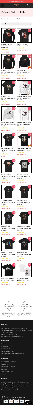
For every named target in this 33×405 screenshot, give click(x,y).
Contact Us (4, 369)
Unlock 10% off (3, 397)
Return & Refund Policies (8, 366)
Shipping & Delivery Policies (8, 361)
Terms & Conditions (6, 346)
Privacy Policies (5, 348)
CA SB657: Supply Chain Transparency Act (12, 353)
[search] (28, 5)
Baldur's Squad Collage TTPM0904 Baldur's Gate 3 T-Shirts (24, 228)
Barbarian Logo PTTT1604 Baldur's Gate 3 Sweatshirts (8, 72)
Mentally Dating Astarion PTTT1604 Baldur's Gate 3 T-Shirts (24, 124)
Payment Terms (5, 364)
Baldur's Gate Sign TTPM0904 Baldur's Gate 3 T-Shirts (8, 176)
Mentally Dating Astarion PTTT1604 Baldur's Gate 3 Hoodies (8, 124)
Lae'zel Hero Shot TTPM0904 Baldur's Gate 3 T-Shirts (24, 202)
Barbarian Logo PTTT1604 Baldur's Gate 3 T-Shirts (8, 98)
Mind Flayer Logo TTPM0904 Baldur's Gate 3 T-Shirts (24, 254)
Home (3, 19)
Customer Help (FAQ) (7, 371)
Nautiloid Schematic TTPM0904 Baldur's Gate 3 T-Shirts (24, 176)
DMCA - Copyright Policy (7, 351)
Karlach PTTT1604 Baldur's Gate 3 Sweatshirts (6, 46)
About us (3, 344)
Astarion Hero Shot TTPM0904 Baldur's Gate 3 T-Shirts (8, 202)
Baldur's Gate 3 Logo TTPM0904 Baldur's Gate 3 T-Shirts (8, 150)
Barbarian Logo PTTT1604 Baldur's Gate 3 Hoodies (24, 72)
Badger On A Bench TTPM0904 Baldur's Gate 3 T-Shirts (8, 254)
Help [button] (30, 402)
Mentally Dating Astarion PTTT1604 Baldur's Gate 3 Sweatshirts (24, 98)
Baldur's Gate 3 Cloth (13, 19)
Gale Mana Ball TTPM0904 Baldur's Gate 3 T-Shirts (8, 228)
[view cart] (30, 5)
